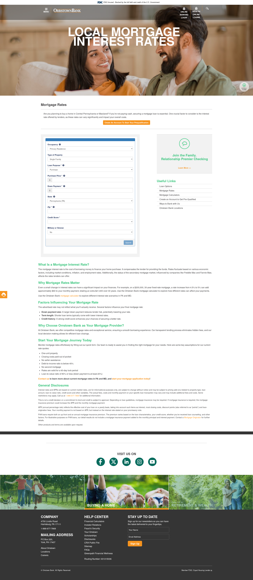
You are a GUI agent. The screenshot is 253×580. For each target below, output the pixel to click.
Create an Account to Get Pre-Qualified (177, 199)
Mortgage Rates (166, 190)
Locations (45, 551)
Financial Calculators (94, 521)
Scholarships (90, 535)
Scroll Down (244, 89)
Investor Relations (92, 524)
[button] (3, 294)
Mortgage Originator (192, 417)
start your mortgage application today (131, 378)
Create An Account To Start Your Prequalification (127, 122)
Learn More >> (184, 167)
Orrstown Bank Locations (171, 207)
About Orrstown (48, 548)
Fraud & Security (92, 528)
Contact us (43, 378)
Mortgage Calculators (169, 194)
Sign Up (134, 543)
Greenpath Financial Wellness (98, 553)
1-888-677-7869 (72, 395)
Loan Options (165, 186)
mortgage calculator (69, 295)
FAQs (87, 549)
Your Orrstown (91, 531)
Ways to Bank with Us (169, 203)
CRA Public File (91, 542)
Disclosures (89, 539)
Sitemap (88, 546)
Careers (44, 555)
